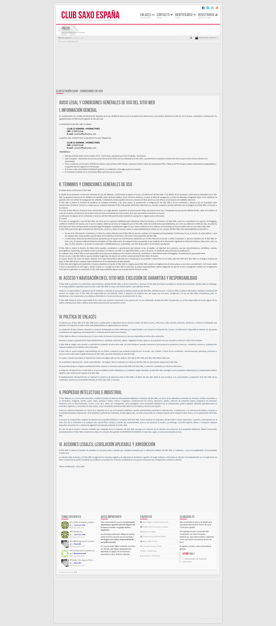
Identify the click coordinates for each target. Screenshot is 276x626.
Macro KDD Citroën (150, 541)
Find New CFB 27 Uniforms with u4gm (86, 550)
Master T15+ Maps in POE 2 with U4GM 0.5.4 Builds (91, 560)
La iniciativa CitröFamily (150, 556)
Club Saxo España (90, 15)
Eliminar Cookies (148, 531)
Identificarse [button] (184, 14)
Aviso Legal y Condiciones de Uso (155, 522)
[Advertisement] (138, 67)
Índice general (65, 38)
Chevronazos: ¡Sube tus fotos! (154, 536)
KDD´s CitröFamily (149, 551)
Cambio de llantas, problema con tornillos (88, 522)
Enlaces (146, 14)
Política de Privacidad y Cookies (155, 527)
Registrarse (206, 14)
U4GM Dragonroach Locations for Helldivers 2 (89, 541)
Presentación (77, 531)
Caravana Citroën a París (151, 546)
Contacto (163, 14)
